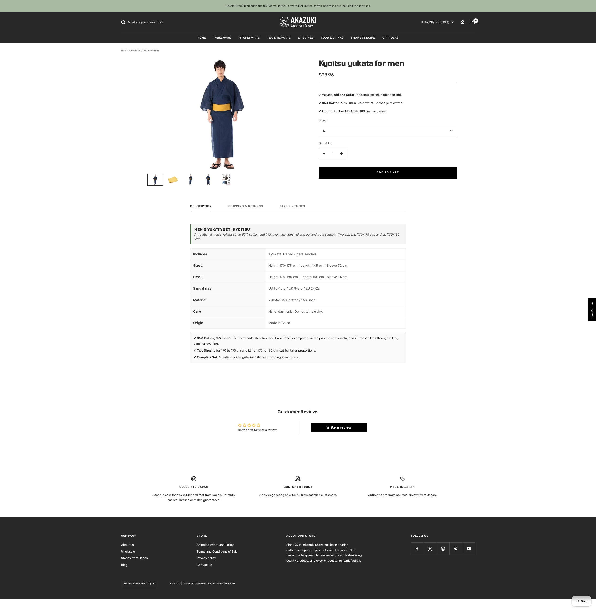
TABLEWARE (222, 37)
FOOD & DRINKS (332, 37)
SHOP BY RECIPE (363, 37)
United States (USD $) (435, 22)
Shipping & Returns (245, 206)
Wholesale (128, 551)
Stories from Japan (134, 558)
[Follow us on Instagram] (443, 548)
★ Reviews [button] (592, 309)
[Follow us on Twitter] (430, 548)
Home (124, 50)
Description (201, 206)
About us (127, 544)
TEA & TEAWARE (279, 37)
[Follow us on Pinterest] (455, 548)
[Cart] (472, 22)
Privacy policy (206, 558)
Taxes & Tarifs (292, 206)
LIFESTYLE (305, 37)
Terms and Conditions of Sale (217, 551)
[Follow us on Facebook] (417, 548)
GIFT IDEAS (390, 37)
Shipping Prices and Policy (215, 544)
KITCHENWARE (249, 37)
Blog (124, 565)
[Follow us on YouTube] (468, 548)
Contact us (204, 565)
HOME (201, 37)
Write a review (339, 427)
